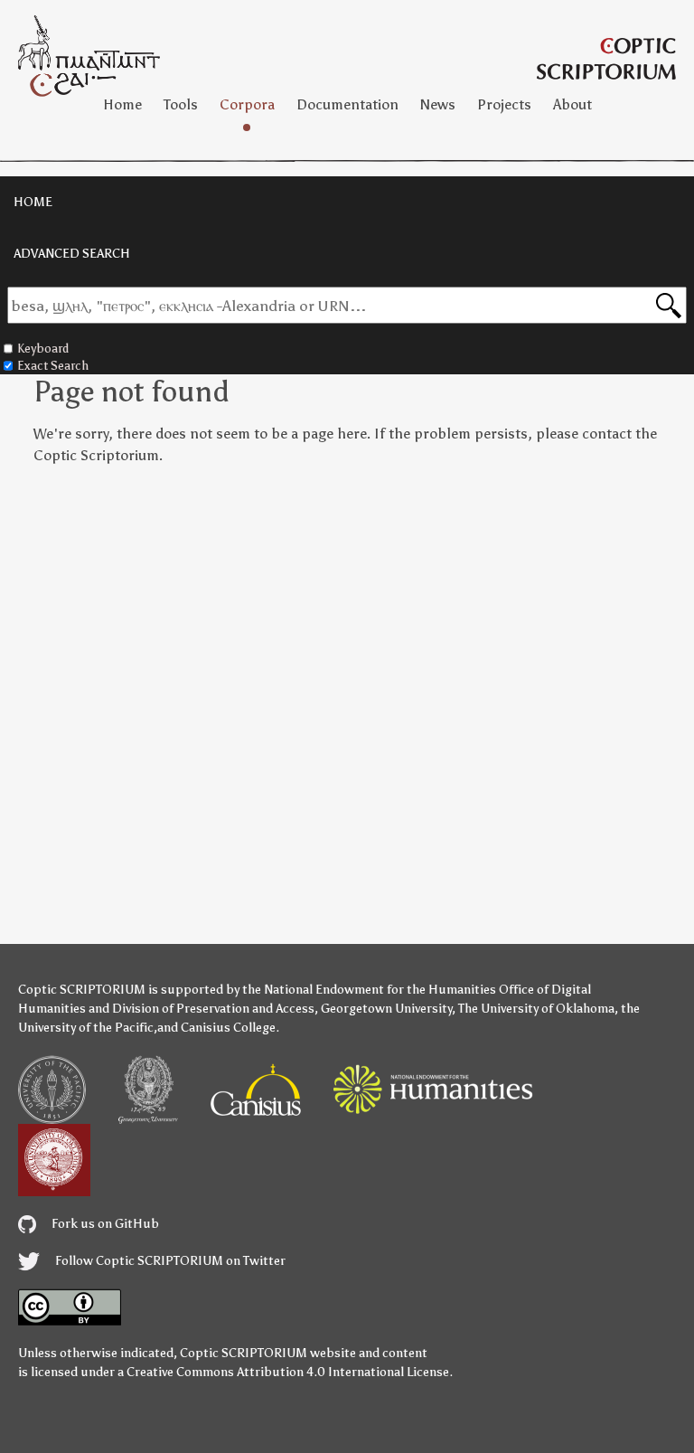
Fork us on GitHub (104, 1223)
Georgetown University (386, 1008)
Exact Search (53, 365)
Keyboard (43, 348)
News (437, 104)
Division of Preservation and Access (213, 1008)
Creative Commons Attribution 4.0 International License (288, 1372)
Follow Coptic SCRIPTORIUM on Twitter (169, 1261)
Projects (504, 104)
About (572, 104)
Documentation (347, 104)
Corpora (247, 104)
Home (122, 104)
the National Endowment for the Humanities (369, 989)
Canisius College (228, 1027)
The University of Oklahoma (536, 1008)
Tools (181, 104)
